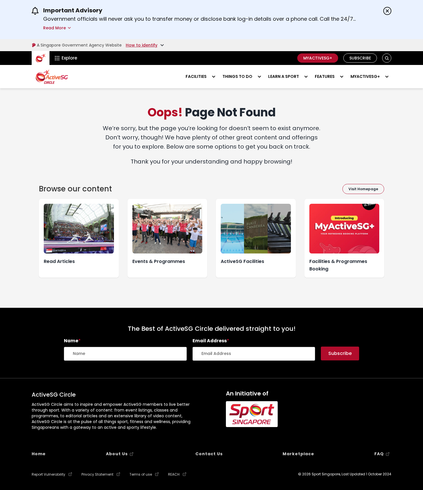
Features (325, 76)
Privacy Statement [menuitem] (97, 474)
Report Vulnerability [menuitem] (48, 474)
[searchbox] (125, 354)
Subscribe (360, 58)
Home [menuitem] (39, 453)
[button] (387, 58)
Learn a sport (283, 76)
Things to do (237, 76)
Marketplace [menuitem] (298, 453)
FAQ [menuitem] (379, 453)
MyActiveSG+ (317, 58)
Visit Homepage (363, 189)
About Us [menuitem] (117, 453)
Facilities (196, 76)
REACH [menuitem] (174, 474)
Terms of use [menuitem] (140, 474)
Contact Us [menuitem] (209, 453)
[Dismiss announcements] (387, 11)
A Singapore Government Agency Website (79, 45)
